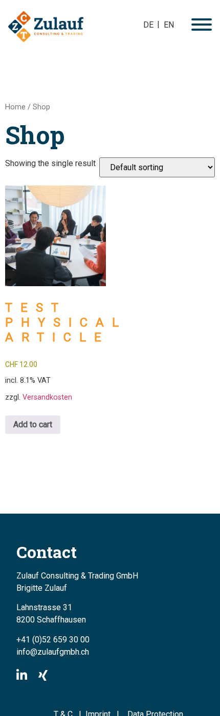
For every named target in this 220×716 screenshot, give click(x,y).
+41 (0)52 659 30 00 (53, 639)
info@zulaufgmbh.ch (52, 652)
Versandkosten (47, 397)
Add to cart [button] (32, 424)
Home (15, 106)
